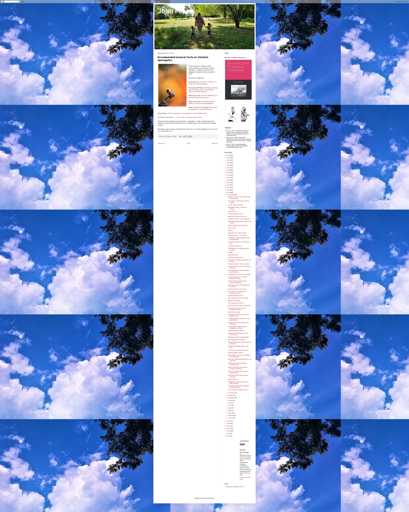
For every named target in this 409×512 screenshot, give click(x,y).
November (231, 393)
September (231, 398)
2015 (228, 182)
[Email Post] (180, 136)
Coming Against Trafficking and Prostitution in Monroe (237, 327)
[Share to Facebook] (189, 136)
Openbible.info (232, 211)
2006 (228, 431)
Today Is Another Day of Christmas (238, 225)
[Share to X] (187, 136)
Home (188, 143)
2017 (228, 177)
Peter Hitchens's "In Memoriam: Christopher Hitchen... (237, 292)
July (229, 403)
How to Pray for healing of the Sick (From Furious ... (238, 333)
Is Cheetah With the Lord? (235, 214)
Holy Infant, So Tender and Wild (237, 233)
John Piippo (176, 11)
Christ (178, 117)
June (229, 405)
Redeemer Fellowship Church (235, 487)
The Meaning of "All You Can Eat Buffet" (239, 274)
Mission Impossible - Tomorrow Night (238, 264)
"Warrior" (230, 230)
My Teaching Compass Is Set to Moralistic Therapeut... (237, 308)
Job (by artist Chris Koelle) (235, 205)
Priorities (230, 252)
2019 (228, 172)
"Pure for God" (232, 228)
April (229, 410)
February (231, 415)
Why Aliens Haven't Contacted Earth (238, 337)
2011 (228, 192)
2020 (228, 170)
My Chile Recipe (233, 379)
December (231, 195)
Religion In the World (234, 300)
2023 (228, 162)
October (230, 395)
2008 (228, 426)
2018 (228, 175)
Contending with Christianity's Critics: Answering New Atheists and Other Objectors (203, 90)
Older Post (215, 143)
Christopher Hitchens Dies (235, 295)
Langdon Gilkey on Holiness (236, 330)
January (230, 418)
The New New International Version (238, 350)
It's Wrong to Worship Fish (235, 257)
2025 (228, 157)
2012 (228, 190)
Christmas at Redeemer (235, 246)
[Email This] (183, 136)
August (230, 400)
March (230, 413)
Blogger (212, 498)
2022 (228, 165)
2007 (228, 428)
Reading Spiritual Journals (235, 352)
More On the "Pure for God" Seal (237, 216)
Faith (182, 117)
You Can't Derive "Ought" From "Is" (238, 390)
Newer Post (161, 143)
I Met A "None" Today (234, 312)
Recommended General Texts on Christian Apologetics (237, 281)
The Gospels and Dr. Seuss (236, 303)
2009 (228, 423)
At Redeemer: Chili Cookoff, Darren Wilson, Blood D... (238, 382)
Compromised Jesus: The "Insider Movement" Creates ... (237, 277)
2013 (228, 187)
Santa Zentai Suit (233, 255)
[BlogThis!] (185, 136)
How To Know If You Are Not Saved (238, 298)
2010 (228, 421)
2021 (228, 167)
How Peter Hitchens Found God (237, 289)
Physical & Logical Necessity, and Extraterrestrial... (237, 372)
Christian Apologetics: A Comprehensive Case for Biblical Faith (187, 113)
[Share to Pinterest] (191, 136)
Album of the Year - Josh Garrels (237, 235)
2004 (228, 436)
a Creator (187, 117)
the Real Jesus (197, 117)
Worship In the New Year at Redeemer (239, 219)
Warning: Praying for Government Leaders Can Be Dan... (237, 368)
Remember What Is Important (236, 339)
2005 (228, 433)
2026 (228, 155)
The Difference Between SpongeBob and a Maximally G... (238, 386)
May (229, 408)
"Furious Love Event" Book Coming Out (239, 305)
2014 (228, 185)
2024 (228, 160)
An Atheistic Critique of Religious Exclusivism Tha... (237, 363)
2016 (228, 180)
